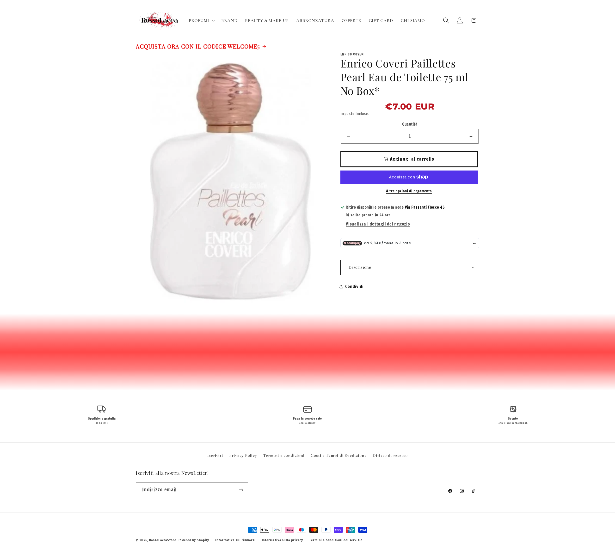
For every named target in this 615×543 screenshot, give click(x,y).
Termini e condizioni (283, 455)
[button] (201, 20)
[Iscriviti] (241, 489)
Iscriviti (215, 455)
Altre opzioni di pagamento (409, 191)
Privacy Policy (243, 455)
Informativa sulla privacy (282, 540)
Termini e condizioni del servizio (336, 540)
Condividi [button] (354, 286)
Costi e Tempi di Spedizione (339, 455)
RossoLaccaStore (162, 540)
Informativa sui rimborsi (235, 540)
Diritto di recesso (390, 455)
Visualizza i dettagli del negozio (378, 224)
